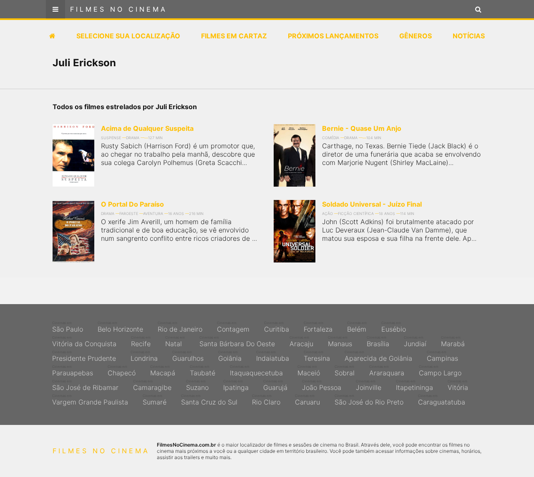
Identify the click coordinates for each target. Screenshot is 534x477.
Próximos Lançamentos (333, 36)
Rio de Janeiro (180, 327)
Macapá (162, 371)
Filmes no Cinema (118, 9)
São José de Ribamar (85, 385)
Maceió (308, 371)
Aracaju (301, 341)
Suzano (197, 385)
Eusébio (393, 327)
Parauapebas (72, 371)
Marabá (453, 341)
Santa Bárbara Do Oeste (237, 341)
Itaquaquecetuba (256, 371)
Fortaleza (318, 327)
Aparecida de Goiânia (378, 356)
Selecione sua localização (128, 36)
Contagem (233, 327)
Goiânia (230, 356)
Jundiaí (415, 341)
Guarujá (275, 385)
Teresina (317, 356)
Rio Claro (266, 400)
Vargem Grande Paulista (90, 400)
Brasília (378, 341)
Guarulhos (188, 356)
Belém (357, 327)
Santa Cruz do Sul (209, 400)
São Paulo (67, 327)
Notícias (469, 36)
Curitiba (276, 327)
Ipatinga (236, 385)
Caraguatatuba (441, 400)
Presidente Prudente (84, 356)
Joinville (368, 385)
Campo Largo (440, 371)
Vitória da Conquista (84, 341)
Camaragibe (152, 385)
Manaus (340, 341)
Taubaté (202, 371)
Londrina (144, 356)
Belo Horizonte (120, 327)
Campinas (442, 356)
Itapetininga (414, 385)
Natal (175, 341)
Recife (141, 341)
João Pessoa (321, 385)
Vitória (458, 385)
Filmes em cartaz (234, 36)
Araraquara (386, 371)
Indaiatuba (272, 356)
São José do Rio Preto (369, 400)
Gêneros (415, 36)
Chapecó (122, 371)
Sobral (345, 371)
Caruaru (307, 400)
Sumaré (154, 400)
